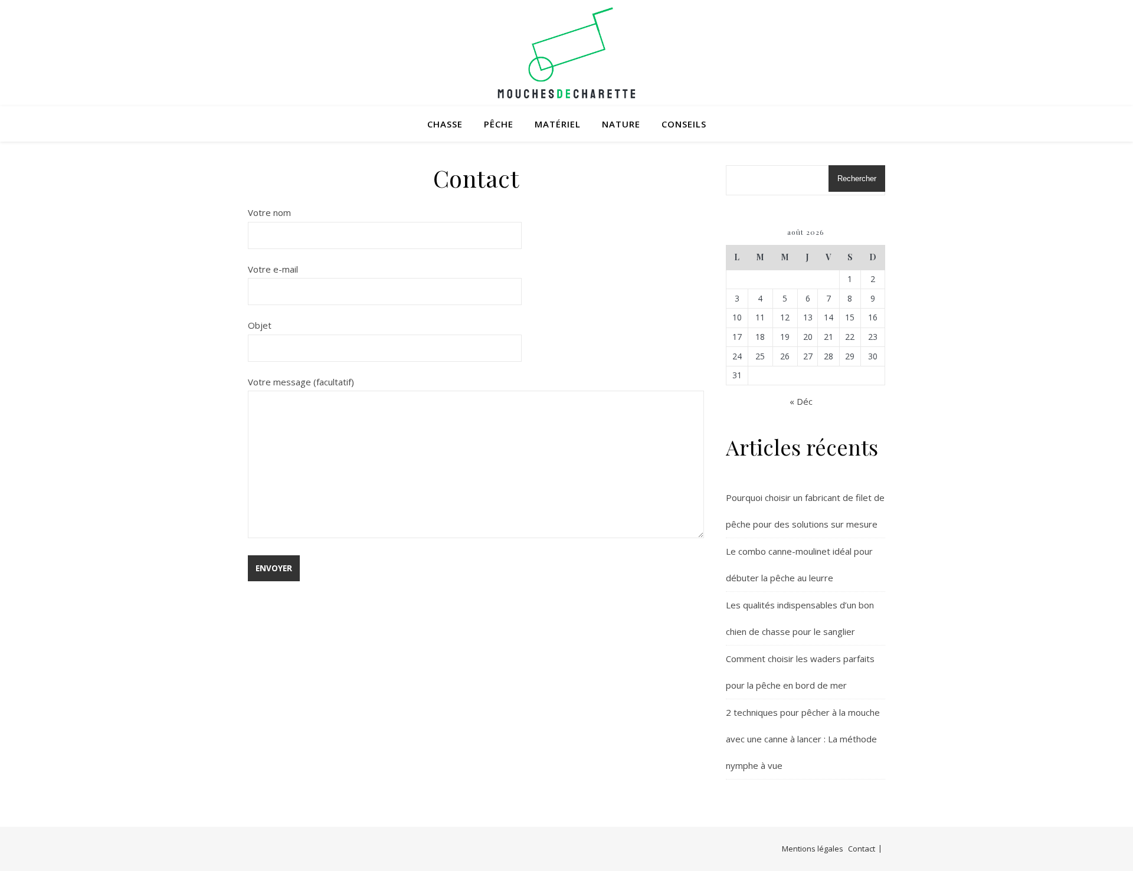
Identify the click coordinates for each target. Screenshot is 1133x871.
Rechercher (856, 178)
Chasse (445, 124)
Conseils (684, 124)
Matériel (558, 124)
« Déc (801, 401)
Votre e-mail (273, 269)
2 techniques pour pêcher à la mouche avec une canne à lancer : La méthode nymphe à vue (803, 738)
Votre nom (269, 212)
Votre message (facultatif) (301, 382)
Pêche (498, 124)
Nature (621, 124)
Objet (259, 325)
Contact (861, 848)
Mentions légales (812, 848)
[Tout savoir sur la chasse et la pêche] (566, 53)
